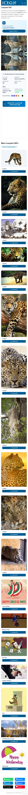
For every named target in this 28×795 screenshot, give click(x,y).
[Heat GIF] (14, 700)
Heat (3, 713)
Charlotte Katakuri (6, 680)
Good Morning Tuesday (8, 738)
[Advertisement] (14, 122)
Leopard (4, 168)
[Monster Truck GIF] (14, 620)
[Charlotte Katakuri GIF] (14, 672)
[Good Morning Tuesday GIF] (14, 728)
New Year (4, 657)
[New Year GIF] (14, 646)
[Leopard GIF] (14, 158)
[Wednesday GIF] (14, 755)
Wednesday (5, 766)
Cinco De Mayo (6, 606)
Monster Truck (5, 629)
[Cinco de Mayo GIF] (14, 592)
